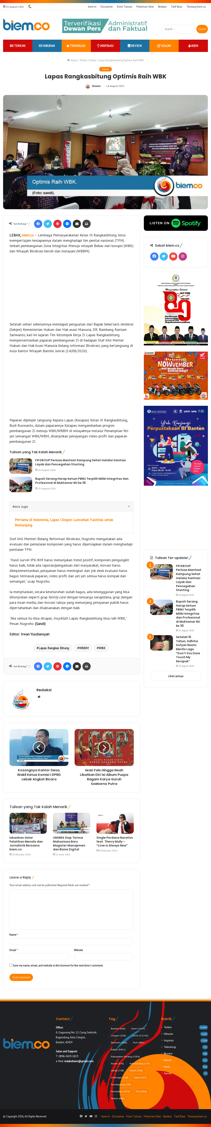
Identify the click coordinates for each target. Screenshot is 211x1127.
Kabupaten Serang (125, 1056)
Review (136, 46)
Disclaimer (107, 6)
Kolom (166, 46)
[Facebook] (38, 224)
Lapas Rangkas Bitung (54, 648)
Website (78, 950)
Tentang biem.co (196, 6)
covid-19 (140, 1035)
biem (194, 46)
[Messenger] (67, 224)
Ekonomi (119, 1042)
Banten (118, 1028)
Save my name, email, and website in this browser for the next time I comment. (58, 965)
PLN (141, 1091)
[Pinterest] (57, 224)
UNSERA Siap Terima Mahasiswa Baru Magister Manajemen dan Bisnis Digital (69, 843)
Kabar (92, 60)
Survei (167, 1073)
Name (13, 934)
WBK (102, 648)
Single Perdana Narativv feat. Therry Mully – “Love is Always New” (114, 842)
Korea (117, 1063)
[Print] (86, 224)
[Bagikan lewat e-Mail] (77, 224)
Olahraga (119, 1077)
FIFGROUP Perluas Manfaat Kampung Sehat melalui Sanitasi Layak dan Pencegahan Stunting (80, 462)
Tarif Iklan (176, 6)
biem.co (28, 235)
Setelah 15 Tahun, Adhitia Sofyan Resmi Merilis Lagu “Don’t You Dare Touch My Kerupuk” (188, 649)
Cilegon (118, 1035)
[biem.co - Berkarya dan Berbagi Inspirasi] (26, 25)
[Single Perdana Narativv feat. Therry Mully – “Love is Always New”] (115, 823)
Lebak (117, 1070)
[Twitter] (48, 224)
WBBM (84, 648)
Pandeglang (121, 1084)
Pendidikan (120, 1091)
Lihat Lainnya (175, 676)
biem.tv (92, 6)
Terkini (19, 46)
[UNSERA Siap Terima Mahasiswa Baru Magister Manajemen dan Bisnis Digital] (71, 823)
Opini (140, 1077)
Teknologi (77, 46)
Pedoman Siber (145, 6)
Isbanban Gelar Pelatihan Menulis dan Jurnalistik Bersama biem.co (26, 843)
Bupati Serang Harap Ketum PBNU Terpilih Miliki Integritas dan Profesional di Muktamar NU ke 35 (82, 481)
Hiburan (48, 46)
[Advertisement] (71, 287)
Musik (136, 1070)
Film (138, 1042)
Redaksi (162, 6)
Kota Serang (140, 1063)
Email (13, 950)
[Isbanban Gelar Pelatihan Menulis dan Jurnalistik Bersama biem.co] (28, 823)
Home (73, 60)
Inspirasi (106, 46)
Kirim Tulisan (124, 6)
